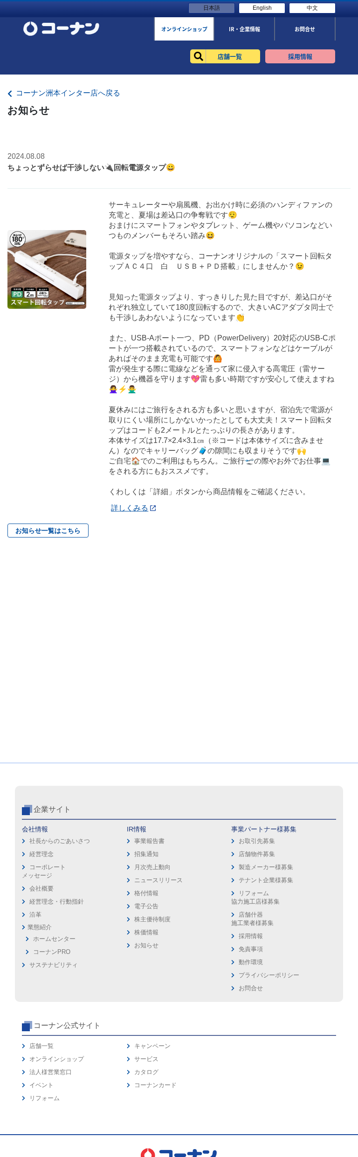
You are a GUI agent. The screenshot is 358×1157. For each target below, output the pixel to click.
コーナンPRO (51, 951)
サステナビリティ (53, 964)
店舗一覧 (41, 1045)
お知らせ (146, 945)
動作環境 (251, 962)
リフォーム (44, 1098)
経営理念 (41, 854)
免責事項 (251, 949)
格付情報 (146, 893)
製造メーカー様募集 (266, 867)
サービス (146, 1058)
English (262, 8)
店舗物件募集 (257, 854)
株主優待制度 (152, 919)
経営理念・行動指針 (56, 901)
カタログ (146, 1072)
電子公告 (146, 906)
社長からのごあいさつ (59, 840)
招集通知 (146, 854)
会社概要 (41, 888)
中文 (312, 8)
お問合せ (251, 988)
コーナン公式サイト (67, 1025)
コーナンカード (155, 1085)
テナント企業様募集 (266, 880)
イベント (41, 1085)
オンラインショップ (56, 1058)
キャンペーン (152, 1045)
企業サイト (52, 809)
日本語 (211, 8)
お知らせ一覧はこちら (48, 530)
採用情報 (251, 935)
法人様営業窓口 (50, 1072)
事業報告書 (149, 840)
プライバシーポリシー (269, 975)
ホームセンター (54, 938)
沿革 (35, 914)
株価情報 (146, 932)
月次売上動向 (152, 867)
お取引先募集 (257, 840)
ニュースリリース (158, 880)
